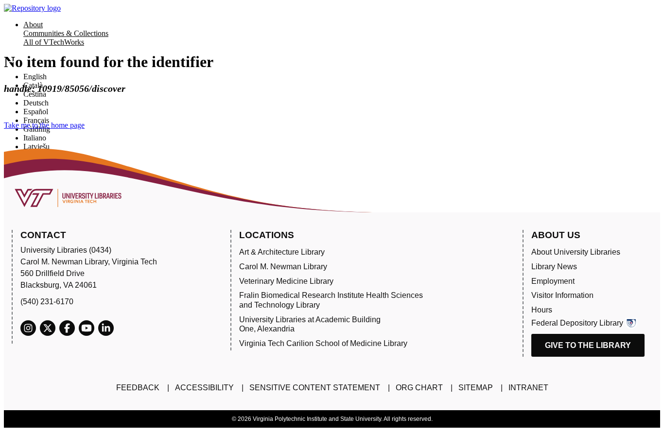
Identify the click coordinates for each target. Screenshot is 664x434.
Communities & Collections (65, 33)
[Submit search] (11, 61)
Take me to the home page (44, 125)
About (33, 24)
